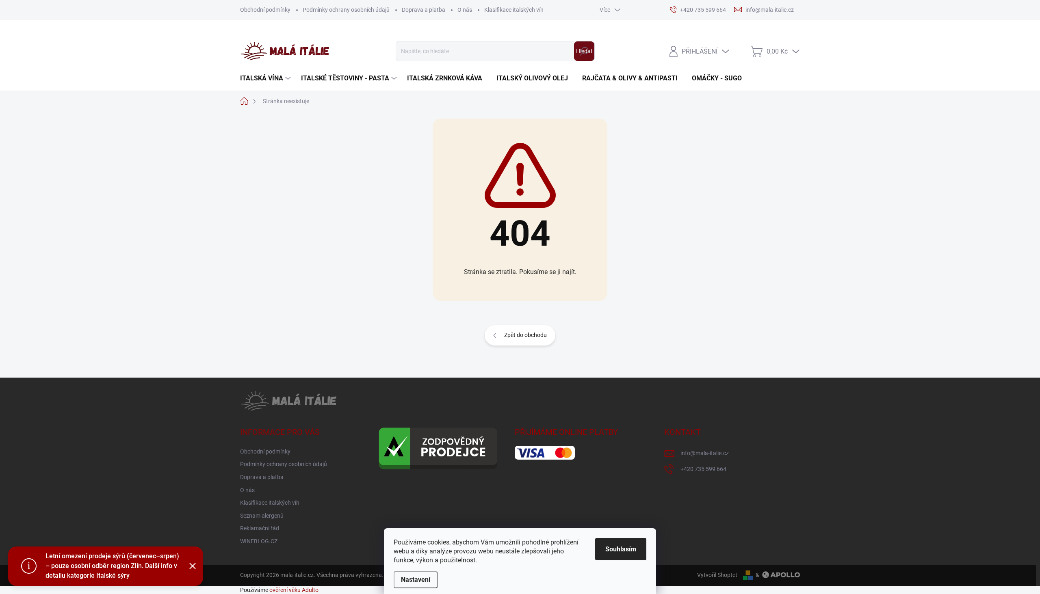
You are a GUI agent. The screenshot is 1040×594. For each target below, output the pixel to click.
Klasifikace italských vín (514, 9)
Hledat (584, 51)
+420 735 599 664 (703, 469)
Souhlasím (620, 549)
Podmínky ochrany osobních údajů (346, 9)
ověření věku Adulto (293, 590)
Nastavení (415, 579)
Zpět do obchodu (525, 335)
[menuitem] (266, 78)
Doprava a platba (423, 9)
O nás (464, 9)
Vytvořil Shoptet (717, 575)
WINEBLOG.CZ (258, 541)
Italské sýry (113, 575)
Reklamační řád (259, 528)
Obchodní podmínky (265, 9)
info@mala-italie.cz (704, 453)
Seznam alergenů (262, 515)
